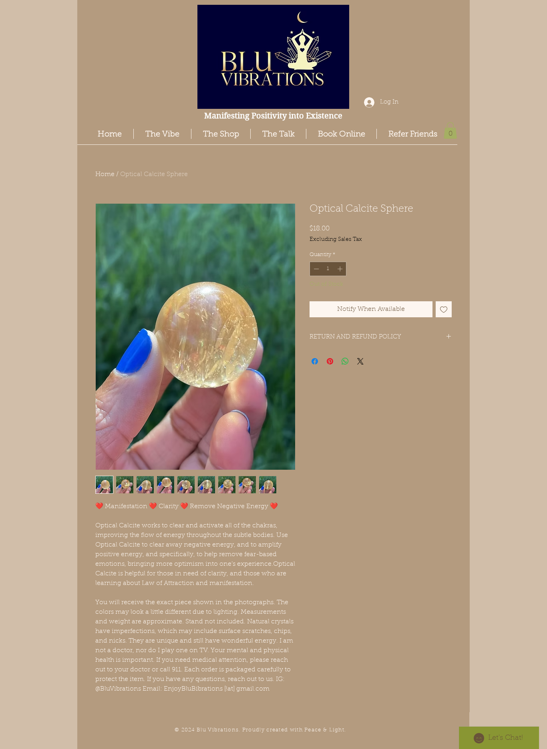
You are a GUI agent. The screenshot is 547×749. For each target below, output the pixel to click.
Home (105, 174)
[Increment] (341, 269)
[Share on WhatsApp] (345, 361)
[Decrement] (315, 269)
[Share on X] (360, 361)
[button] (450, 130)
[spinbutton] (328, 269)
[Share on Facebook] (315, 361)
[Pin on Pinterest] (330, 361)
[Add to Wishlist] (444, 309)
